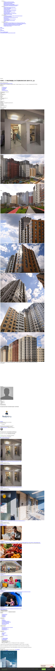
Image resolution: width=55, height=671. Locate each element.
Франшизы (8, 3)
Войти (1, 27)
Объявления (4, 616)
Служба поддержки (5, 638)
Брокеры (3, 619)
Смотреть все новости (3, 525)
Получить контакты (3, 83)
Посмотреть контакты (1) (4, 427)
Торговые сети (9, 1)
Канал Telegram (4, 639)
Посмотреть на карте (9, 83)
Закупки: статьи (9, 12)
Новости (9, 7)
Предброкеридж (13, 24)
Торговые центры (9, 2)
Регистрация (2, 28)
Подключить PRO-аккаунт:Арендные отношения (4, 610)
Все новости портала (3, 524)
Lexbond (7, 650)
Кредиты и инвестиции (5, 622)
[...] (40, 543)
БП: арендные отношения (14, 22)
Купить (42, 667)
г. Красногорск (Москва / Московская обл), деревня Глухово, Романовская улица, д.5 (12, 520)
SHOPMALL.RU (3, 609)
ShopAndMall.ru (17, 649)
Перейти (1, 464)
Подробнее (44, 667)
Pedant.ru (1, 421)
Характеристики (4, 87)
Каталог (2, 612)
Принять (44, 669)
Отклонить (48, 669)
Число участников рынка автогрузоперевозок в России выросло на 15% (10, 608)
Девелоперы (4, 620)
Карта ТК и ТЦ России (5, 623)
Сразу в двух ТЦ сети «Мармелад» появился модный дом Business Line (10, 575)
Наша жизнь (2, 631)
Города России (4, 624)
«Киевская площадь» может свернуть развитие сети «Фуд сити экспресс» (11, 560)
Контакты (3, 89)
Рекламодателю (12, 25)
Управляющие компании (5, 621)
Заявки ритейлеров (9, 4)
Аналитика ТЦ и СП (10, 5)
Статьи (10, 11)
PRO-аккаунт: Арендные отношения (15, 23)
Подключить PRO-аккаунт (5, 437)
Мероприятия (10, 14)
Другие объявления (5, 90)
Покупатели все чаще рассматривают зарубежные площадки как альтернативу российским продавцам (15, 591)
